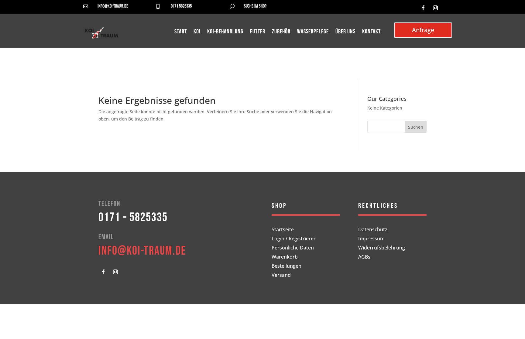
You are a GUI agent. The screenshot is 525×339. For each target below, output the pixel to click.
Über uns (345, 32)
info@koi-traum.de (113, 6)
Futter (257, 32)
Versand (281, 275)
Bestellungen (286, 266)
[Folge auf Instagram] (435, 8)
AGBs (364, 257)
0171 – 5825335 (133, 217)
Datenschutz (372, 230)
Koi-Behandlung (225, 32)
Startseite (283, 230)
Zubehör (281, 32)
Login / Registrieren (294, 239)
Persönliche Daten (293, 248)
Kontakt (371, 32)
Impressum (371, 239)
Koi (197, 32)
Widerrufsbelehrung (381, 248)
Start (180, 32)
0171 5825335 (181, 6)
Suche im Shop (255, 6)
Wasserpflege (313, 32)
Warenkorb (285, 257)
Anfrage (423, 30)
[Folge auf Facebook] (423, 8)
